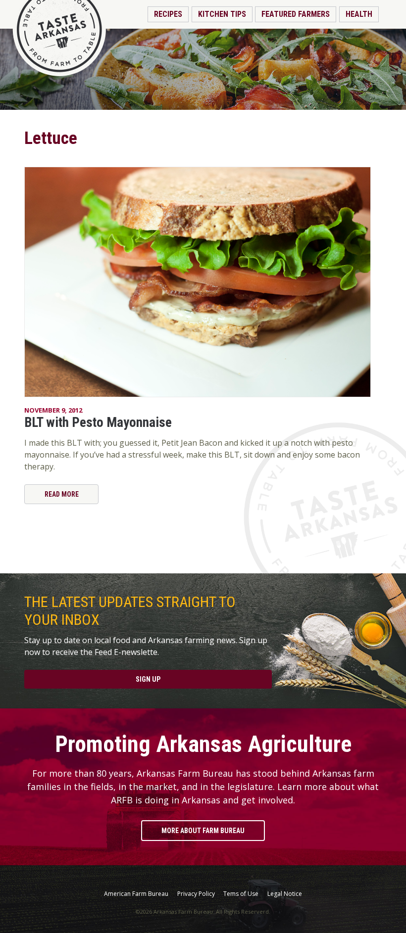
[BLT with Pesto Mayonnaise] (203, 282)
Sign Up (148, 679)
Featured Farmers (295, 14)
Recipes (168, 14)
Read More (62, 494)
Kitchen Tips (222, 14)
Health (359, 14)
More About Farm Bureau (203, 831)
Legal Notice (284, 894)
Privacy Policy (196, 894)
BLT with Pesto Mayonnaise (98, 422)
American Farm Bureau (136, 894)
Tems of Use (240, 894)
